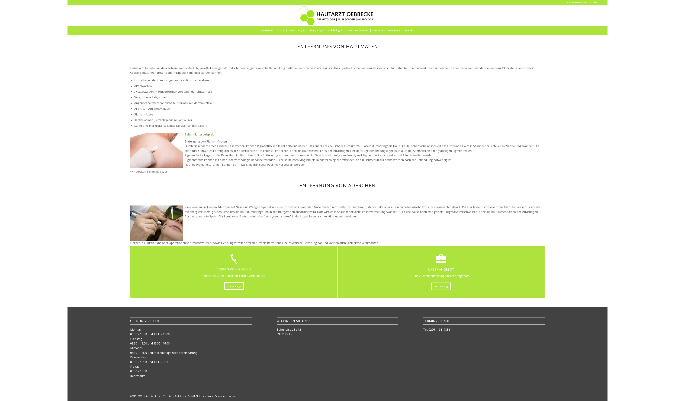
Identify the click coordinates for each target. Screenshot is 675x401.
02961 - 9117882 (439, 330)
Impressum (137, 376)
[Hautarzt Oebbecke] (337, 15)
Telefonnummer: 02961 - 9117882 (581, 2)
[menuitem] (267, 30)
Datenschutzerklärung (225, 396)
